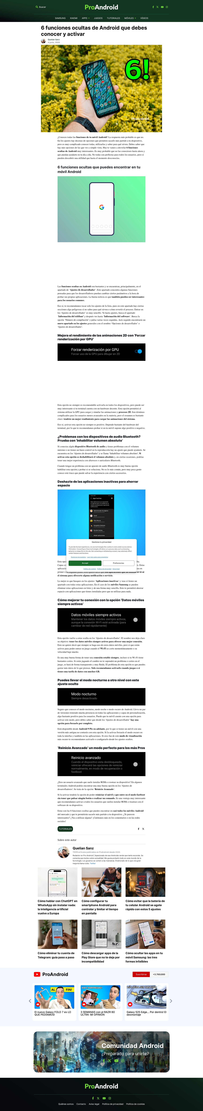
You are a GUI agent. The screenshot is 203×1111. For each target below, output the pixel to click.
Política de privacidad (104, 569)
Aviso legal (116, 569)
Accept (85, 563)
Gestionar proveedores (78, 557)
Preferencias (118, 563)
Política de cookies (90, 569)
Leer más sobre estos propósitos (97, 557)
